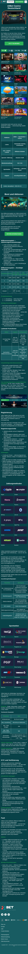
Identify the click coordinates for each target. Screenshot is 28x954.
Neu (3, 50)
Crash (16, 50)
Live (10, 50)
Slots (23, 50)
